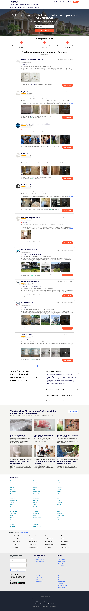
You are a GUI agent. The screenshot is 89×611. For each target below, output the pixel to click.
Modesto (12, 493)
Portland (59, 480)
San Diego (12, 498)
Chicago (12, 524)
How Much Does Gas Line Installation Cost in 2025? (44, 462)
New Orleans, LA (49, 541)
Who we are (60, 575)
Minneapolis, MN (33, 541)
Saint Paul (35, 496)
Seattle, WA (48, 547)
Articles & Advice (34, 4)
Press (59, 579)
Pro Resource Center (40, 577)
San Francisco (13, 500)
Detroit (35, 489)
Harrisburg (59, 483)
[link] (44, 61)
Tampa (12, 520)
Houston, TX (32, 538)
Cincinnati (35, 520)
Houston (59, 504)
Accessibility (50, 601)
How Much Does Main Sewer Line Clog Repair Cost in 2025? (66, 462)
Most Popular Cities (14, 532)
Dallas (58, 498)
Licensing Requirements (63, 569)
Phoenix (12, 483)
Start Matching (44, 30)
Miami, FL (63, 538)
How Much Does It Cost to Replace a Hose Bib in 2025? (67, 436)
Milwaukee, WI (16, 541)
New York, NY (64, 541)
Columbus (35, 524)
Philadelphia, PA (17, 544)
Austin (58, 496)
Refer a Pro (60, 563)
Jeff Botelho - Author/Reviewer (17, 433)
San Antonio (60, 506)
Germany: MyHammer (37, 597)
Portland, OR (32, 544)
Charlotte (35, 511)
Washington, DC (65, 547)
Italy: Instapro (44, 597)
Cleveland (35, 522)
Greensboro (36, 513)
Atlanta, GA (16, 535)
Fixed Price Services (40, 561)
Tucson (12, 485)
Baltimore (35, 485)
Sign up (18, 570)
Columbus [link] (19, 7)
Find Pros (37, 557)
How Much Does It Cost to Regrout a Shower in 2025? (44, 435)
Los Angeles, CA (49, 538)
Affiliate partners (61, 587)
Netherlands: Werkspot (52, 597)
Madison (59, 520)
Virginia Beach (60, 515)
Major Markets (15, 477)
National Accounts (39, 581)
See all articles (73, 411)
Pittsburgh (59, 487)
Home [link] (11, 7)
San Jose (12, 502)
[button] (26, 77)
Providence (59, 489)
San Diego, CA (16, 547)
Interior (12, 4)
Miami (11, 515)
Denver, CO (16, 538)
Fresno (12, 487)
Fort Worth (59, 502)
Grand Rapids (36, 491)
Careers (59, 577)
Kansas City (36, 498)
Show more (70, 70)
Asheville (35, 509)
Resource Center (61, 561)
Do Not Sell (45, 601)
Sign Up (75, 1)
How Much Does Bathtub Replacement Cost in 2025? (18, 436)
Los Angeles (13, 491)
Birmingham (13, 480)
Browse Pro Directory (40, 559)
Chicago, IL (48, 535)
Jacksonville (13, 513)
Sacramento (13, 496)
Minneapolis (36, 493)
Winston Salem (37, 517)
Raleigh (35, 515)
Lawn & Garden (23, 4)
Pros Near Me (61, 565)
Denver (12, 504)
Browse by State (24, 532)
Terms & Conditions (51, 603)
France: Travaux (29, 597)
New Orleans (36, 483)
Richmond (59, 513)
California (41, 601)
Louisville (35, 480)
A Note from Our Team (62, 567)
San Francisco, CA (33, 547)
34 (51, 365)
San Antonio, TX (65, 544)
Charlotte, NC (32, 535)
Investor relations (61, 581)
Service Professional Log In (41, 573)
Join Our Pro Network (40, 575)
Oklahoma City (37, 526)
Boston (35, 487)
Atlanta (12, 522)
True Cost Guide (61, 559)
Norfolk (58, 511)
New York (35, 506)
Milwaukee (59, 522)
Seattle (58, 517)
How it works (61, 573)
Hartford (12, 506)
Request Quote (67, 85)
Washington (13, 509)
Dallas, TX (63, 535)
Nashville (59, 493)
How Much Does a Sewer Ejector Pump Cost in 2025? (19, 462)
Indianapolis (13, 526)
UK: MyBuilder (60, 597)
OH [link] (15, 7)
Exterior (16, 4)
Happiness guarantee (62, 585)
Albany (35, 504)
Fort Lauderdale (14, 511)
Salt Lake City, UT (49, 544)
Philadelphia (60, 485)
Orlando (12, 517)
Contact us (60, 583)
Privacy (37, 601)
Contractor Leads (39, 579)
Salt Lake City (60, 509)
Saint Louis (36, 500)
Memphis (59, 491)
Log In (69, 1)
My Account (60, 557)
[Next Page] (54, 366)
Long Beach (13, 489)
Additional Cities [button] (13, 550)
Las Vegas (35, 502)
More (28, 4)
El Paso (58, 500)
